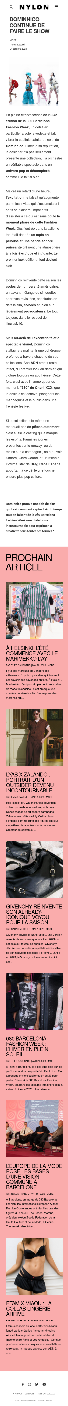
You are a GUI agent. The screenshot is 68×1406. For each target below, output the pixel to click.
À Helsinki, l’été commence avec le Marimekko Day (32, 653)
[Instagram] (29, 1384)
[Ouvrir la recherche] (11, 7)
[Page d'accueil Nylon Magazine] (34, 7)
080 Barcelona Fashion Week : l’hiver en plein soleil (27, 1046)
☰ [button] (56, 7)
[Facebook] (23, 1384)
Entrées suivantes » (56, 1362)
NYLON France (20, 1193)
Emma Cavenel (20, 796)
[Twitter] (36, 1384)
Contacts (29, 1394)
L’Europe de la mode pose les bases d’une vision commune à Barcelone (34, 1176)
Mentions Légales (46, 1394)
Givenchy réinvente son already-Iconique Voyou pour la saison (34, 914)
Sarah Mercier (20, 928)
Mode (51, 665)
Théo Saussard (21, 665)
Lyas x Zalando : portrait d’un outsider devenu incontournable (30, 782)
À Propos (17, 1394)
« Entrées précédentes (14, 1362)
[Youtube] (44, 1384)
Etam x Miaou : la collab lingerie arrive (29, 1308)
